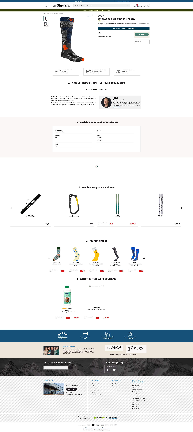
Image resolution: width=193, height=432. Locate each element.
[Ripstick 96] (117, 204)
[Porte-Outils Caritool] (74, 204)
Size (99, 33)
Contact (134, 387)
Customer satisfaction (137, 389)
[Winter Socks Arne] (56, 254)
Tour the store (115, 390)
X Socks (101, 16)
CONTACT (116, 348)
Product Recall (135, 409)
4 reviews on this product (109, 20)
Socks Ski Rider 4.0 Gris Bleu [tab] (96, 89)
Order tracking (95, 390)
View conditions (65, 73)
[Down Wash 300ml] (96, 294)
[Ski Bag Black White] (30, 204)
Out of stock (141, 34)
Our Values (114, 383)
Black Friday (135, 406)
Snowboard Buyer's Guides (138, 400)
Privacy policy (115, 388)
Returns (94, 392)
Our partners (135, 396)
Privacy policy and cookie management (101, 428)
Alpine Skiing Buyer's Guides (138, 398)
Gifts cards (94, 386)
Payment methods (96, 383)
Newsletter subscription (137, 392)
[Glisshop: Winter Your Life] (61, 5)
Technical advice (136, 394)
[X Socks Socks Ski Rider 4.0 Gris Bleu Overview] (72, 39)
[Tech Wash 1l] (67, 295)
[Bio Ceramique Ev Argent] (115, 254)
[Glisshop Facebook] (107, 370)
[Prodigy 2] (160, 204)
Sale (133, 402)
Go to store (71, 389)
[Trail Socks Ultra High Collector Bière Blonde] (96, 254)
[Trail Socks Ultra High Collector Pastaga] (76, 254)
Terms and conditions (97, 394)
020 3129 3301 (117, 107)
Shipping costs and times (98, 388)
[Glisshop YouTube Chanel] (114, 370)
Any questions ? (135, 385)
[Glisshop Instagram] (111, 370)
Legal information (116, 386)
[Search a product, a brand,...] (128, 5)
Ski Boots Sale (135, 404)
